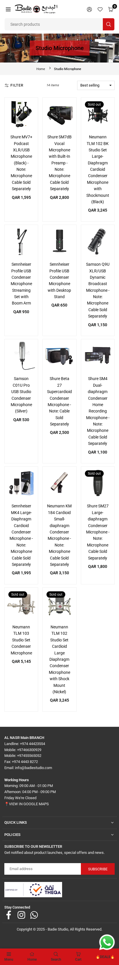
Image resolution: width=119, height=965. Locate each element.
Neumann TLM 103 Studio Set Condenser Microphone (21, 640)
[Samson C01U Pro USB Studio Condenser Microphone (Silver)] (21, 356)
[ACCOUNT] (89, 9)
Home (40, 69)
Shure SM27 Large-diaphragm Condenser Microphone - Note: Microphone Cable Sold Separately (97, 532)
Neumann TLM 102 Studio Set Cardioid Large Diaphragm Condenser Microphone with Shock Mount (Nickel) (59, 659)
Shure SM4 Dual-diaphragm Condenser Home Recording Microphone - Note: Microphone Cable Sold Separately (97, 411)
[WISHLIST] (100, 9)
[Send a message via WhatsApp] (107, 942)
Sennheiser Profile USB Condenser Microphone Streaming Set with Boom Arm (21, 283)
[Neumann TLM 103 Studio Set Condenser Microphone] (21, 604)
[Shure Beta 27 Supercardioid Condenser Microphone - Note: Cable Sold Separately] (59, 356)
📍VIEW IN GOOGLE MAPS (26, 804)
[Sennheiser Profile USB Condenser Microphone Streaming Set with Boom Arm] (21, 241)
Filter (16, 85)
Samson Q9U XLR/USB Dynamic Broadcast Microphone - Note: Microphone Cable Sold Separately (97, 290)
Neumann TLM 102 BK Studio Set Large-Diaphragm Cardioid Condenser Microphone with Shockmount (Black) (97, 169)
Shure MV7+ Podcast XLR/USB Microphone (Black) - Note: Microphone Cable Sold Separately (21, 163)
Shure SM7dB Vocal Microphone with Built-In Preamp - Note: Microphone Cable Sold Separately (59, 163)
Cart (78, 959)
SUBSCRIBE (97, 869)
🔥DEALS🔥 (105, 957)
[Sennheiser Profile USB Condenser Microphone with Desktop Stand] (59, 241)
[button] (8, 9)
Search (56, 959)
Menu (8, 959)
